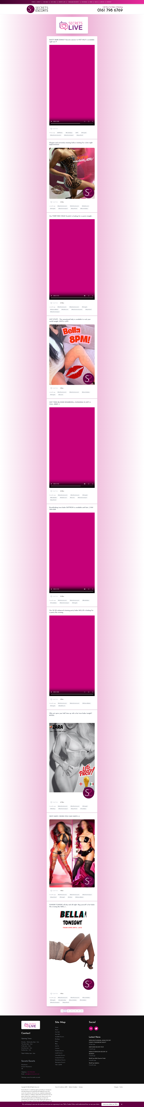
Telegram (116, 1087)
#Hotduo (70, 897)
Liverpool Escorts (59, 1057)
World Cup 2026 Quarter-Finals (97, 1058)
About (39, 1)
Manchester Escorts (60, 1060)
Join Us (102, 1)
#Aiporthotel (88, 309)
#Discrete (61, 394)
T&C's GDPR (58, 1064)
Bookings (84, 1)
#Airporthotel (80, 135)
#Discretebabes (86, 997)
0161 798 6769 (110, 10)
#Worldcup (52, 808)
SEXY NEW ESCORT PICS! (96, 1047)
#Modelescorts (85, 206)
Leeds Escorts (58, 1053)
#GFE (77, 132)
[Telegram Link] (91, 1028)
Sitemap (80, 1087)
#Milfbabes (59, 132)
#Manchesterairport (68, 135)
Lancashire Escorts (60, 1055)
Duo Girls (53, 1)
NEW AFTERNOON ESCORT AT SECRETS (98, 1052)
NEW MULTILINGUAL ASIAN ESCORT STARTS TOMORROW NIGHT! (100, 1041)
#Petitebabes (83, 1000)
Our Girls (45, 1)
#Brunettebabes (84, 208)
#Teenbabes (83, 808)
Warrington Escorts (60, 1062)
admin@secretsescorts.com (32, 1074)
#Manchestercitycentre (55, 135)
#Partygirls (84, 132)
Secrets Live (62, 1)
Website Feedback (73, 1087)
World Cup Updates (94, 1063)
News (91, 1)
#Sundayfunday (62, 1000)
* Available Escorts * (73, 1)
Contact (108, 1)
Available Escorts (59, 1036)
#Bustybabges (69, 132)
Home (33, 1)
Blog (96, 1)
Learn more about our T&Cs (110, 1104)
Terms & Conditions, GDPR (61, 1087)
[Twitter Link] (96, 1028)
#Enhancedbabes (54, 309)
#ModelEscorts (62, 705)
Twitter (121, 1087)
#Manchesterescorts (62, 206)
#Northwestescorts (74, 206)
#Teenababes (53, 602)
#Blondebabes (53, 497)
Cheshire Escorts (59, 1050)
